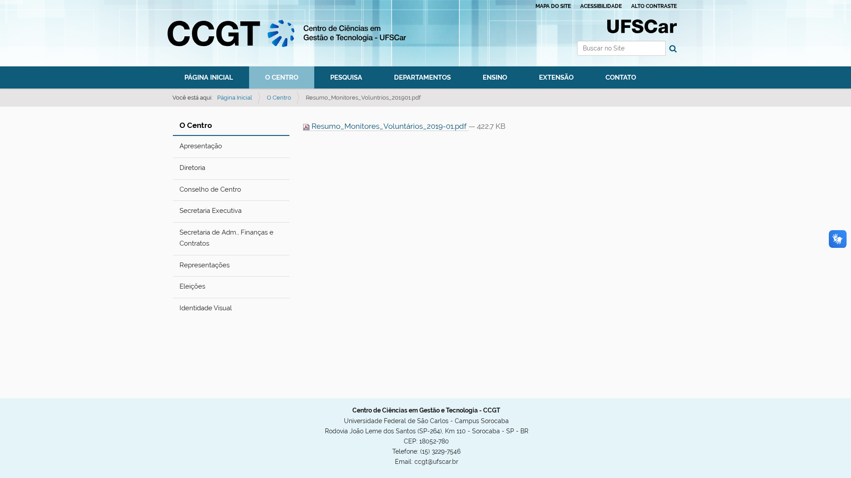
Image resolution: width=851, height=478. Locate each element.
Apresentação (201, 146)
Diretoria (192, 168)
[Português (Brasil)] (287, 33)
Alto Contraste (654, 6)
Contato (620, 77)
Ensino (495, 77)
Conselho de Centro (210, 189)
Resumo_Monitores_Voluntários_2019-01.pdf (389, 126)
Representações (205, 265)
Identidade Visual (206, 308)
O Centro (281, 77)
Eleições (192, 286)
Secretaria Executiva (211, 211)
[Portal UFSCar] (642, 25)
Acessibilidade (601, 6)
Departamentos (422, 77)
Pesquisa (346, 77)
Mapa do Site (553, 6)
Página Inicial (208, 77)
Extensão (556, 77)
